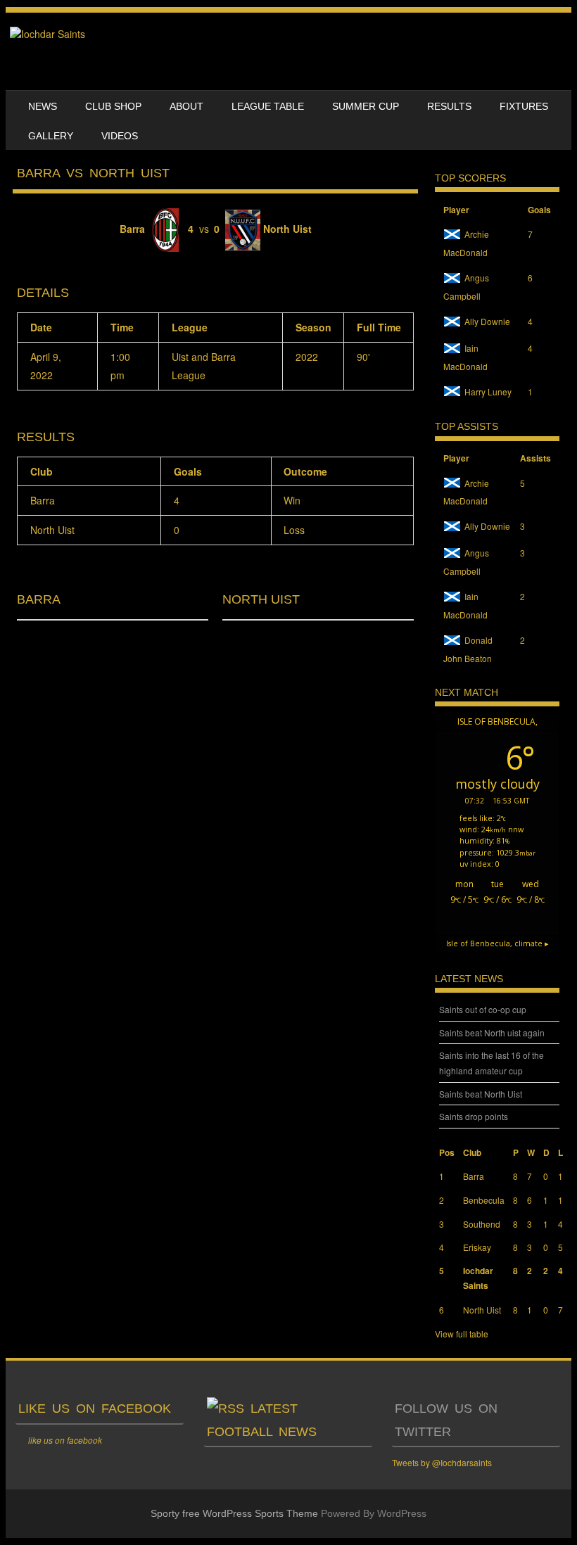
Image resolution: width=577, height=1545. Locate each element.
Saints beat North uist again (492, 1032)
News (42, 106)
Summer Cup (365, 106)
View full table (461, 1334)
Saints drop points (473, 1116)
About (186, 106)
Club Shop (113, 106)
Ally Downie (487, 321)
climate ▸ (497, 943)
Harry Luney (488, 392)
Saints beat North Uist (480, 1094)
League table (268, 106)
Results (449, 106)
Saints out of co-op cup (482, 1009)
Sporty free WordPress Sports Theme (234, 1513)
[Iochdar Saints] (47, 34)
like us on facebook (94, 1408)
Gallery (50, 135)
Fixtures (524, 106)
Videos (119, 135)
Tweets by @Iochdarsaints (442, 1462)
